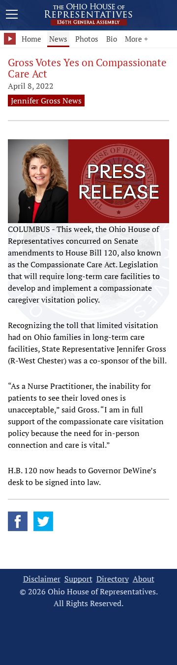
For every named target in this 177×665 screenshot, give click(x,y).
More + (136, 39)
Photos (86, 39)
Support (78, 579)
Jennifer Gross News (46, 100)
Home (31, 39)
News (58, 39)
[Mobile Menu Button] (12, 16)
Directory (112, 579)
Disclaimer (41, 579)
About (143, 579)
